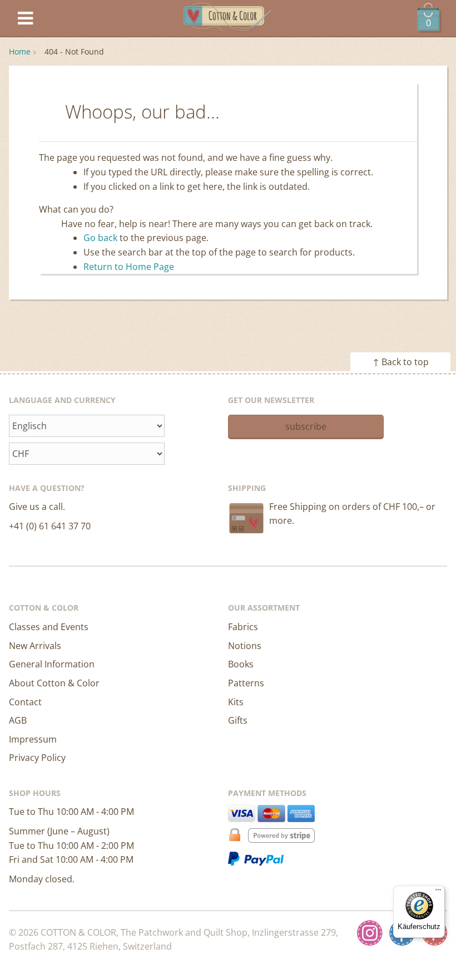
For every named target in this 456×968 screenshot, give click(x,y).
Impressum (33, 739)
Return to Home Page (128, 267)
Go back (100, 238)
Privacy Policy (37, 757)
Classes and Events (48, 627)
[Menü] (438, 892)
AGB (18, 720)
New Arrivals (35, 646)
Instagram (370, 933)
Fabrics (243, 627)
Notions (244, 646)
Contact (25, 702)
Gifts (237, 720)
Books (241, 664)
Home (20, 51)
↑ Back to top (401, 362)
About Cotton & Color (54, 683)
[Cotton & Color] (228, 18)
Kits (236, 702)
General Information (52, 664)
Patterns (246, 683)
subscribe (305, 426)
